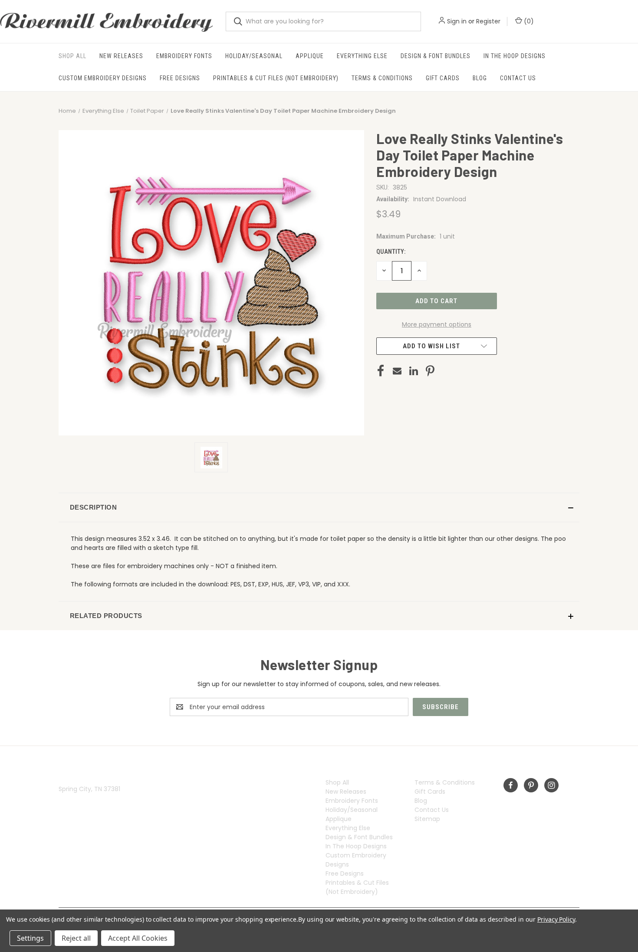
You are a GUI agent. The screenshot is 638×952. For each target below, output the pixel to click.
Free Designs (180, 78)
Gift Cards (443, 78)
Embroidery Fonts (184, 55)
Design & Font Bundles (435, 55)
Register (488, 21)
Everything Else (362, 55)
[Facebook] (380, 371)
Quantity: (390, 251)
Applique (310, 55)
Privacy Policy (556, 919)
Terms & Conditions (382, 78)
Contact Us (518, 78)
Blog (480, 78)
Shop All (72, 55)
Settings (30, 938)
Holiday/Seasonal (254, 55)
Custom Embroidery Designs (103, 78)
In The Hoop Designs (514, 55)
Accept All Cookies (138, 938)
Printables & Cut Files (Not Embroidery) (276, 78)
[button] (319, 507)
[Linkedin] (413, 371)
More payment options (436, 324)
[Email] (397, 371)
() (528, 21)
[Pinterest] (430, 371)
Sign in (457, 21)
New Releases (121, 55)
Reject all (76, 938)
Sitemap (427, 819)
